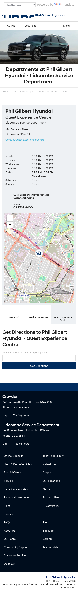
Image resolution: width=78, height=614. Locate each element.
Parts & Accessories (16, 489)
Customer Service (15, 555)
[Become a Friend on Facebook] (50, 387)
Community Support (16, 547)
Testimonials (50, 547)
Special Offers (12, 472)
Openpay (9, 563)
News (46, 489)
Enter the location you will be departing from (24, 352)
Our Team (10, 538)
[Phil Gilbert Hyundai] (18, 15)
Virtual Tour (50, 464)
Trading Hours (21, 415)
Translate (68, 4)
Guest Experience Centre (63, 319)
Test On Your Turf (53, 455)
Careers (47, 538)
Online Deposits (13, 455)
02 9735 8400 (23, 207)
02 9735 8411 (19, 435)
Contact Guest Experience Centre (24, 139)
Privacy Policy (51, 505)
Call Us (11, 25)
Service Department (39, 317)
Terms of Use (51, 497)
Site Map (48, 530)
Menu (66, 25)
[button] (39, 253)
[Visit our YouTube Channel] (39, 387)
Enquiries (9, 514)
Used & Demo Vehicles (18, 464)
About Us (9, 530)
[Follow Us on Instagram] (28, 387)
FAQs (7, 522)
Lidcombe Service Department (50, 91)
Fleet (7, 505)
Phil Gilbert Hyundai (50, 15)
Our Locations (21, 91)
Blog (45, 522)
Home (5, 91)
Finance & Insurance (16, 497)
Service (8, 481)
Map (5, 415)
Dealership (14, 317)
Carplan (47, 472)
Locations (30, 25)
